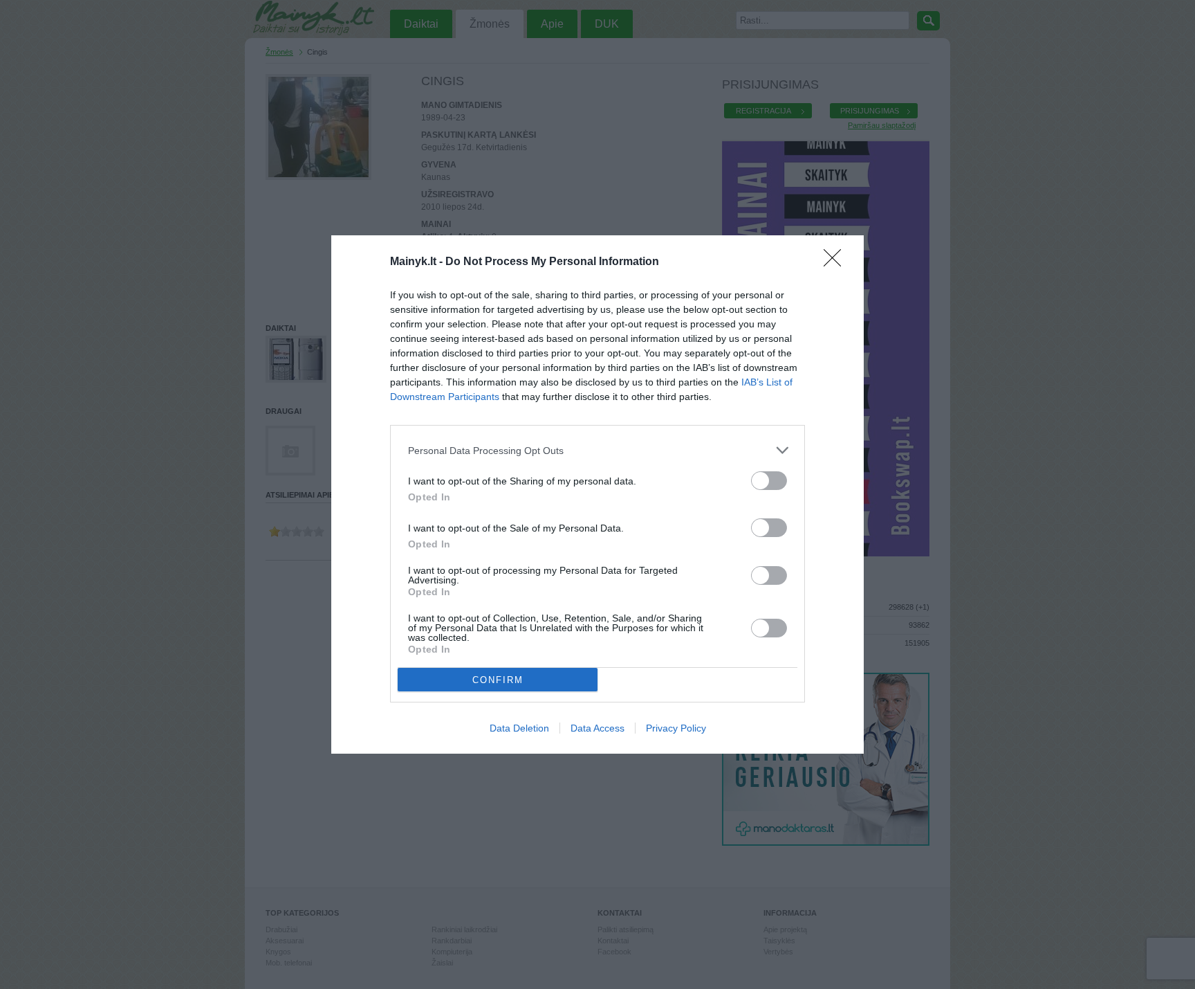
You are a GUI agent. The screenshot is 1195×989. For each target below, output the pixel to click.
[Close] (837, 262)
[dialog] (597, 494)
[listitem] (597, 450)
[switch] (769, 480)
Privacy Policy (676, 728)
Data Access (597, 728)
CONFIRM (498, 680)
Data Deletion (519, 728)
